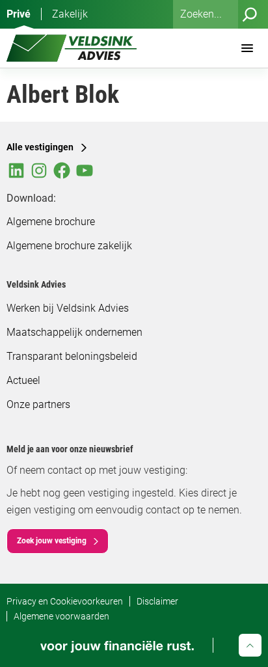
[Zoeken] (249, 14)
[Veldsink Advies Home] (72, 48)
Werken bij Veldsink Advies (68, 308)
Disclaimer (157, 601)
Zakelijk (70, 14)
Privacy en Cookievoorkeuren (65, 601)
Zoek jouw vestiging (52, 540)
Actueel (23, 380)
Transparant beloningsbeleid (72, 356)
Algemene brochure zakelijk (69, 245)
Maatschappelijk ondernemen (74, 332)
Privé (19, 14)
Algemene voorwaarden (61, 616)
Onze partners (38, 404)
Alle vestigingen (40, 147)
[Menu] (247, 48)
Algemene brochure (51, 221)
